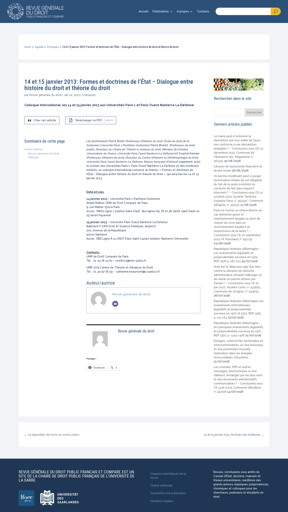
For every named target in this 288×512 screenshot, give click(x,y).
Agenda (39, 46)
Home (27, 46)
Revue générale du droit (45, 95)
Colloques (53, 46)
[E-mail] (115, 304)
